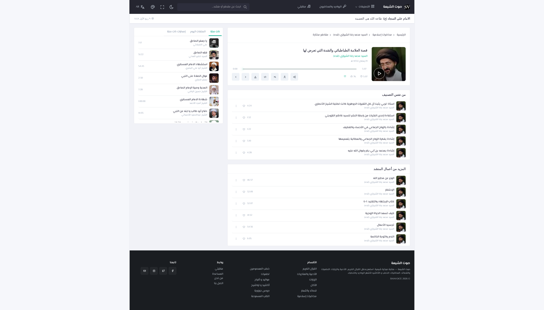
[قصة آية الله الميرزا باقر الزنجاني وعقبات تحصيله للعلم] (235, 77)
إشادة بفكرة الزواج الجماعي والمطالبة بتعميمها (366, 139)
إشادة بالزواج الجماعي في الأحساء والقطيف (368, 128)
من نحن (218, 278)
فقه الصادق (200, 53)
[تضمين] (265, 77)
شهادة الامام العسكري (193, 100)
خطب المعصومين (259, 269)
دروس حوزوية (261, 291)
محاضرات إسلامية (382, 35)
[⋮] (236, 106)
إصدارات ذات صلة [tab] (176, 32)
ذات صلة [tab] (215, 32)
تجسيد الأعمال (385, 225)
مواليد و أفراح (262, 280)
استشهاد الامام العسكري (192, 65)
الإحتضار (389, 190)
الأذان (313, 285)
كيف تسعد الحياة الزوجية (379, 213)
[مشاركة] (294, 77)
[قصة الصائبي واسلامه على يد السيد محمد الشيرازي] (245, 77)
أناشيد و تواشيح (260, 285)
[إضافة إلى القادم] (275, 77)
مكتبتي (219, 269)
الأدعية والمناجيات (307, 274)
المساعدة (217, 274)
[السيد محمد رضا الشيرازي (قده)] (284, 77)
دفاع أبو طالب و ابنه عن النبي (190, 111)
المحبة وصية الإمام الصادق (192, 88)
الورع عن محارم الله (383, 178)
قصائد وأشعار (309, 291)
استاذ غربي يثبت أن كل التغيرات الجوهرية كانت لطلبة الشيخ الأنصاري (354, 104)
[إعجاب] (244, 106)
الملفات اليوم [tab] (197, 32)
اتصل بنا (218, 283)
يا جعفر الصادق (198, 41)
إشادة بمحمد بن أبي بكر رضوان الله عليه (371, 151)
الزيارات (313, 280)
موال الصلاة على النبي (194, 76)
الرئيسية (401, 35)
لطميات (265, 274)
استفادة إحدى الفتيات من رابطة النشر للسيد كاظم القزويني (359, 116)
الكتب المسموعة (260, 296)
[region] (178, 79)
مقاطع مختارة (320, 35)
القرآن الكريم (310, 269)
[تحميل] (255, 77)
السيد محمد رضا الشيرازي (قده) (350, 35)
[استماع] (379, 73)
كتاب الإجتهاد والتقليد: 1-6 (379, 202)
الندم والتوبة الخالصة (382, 237)
